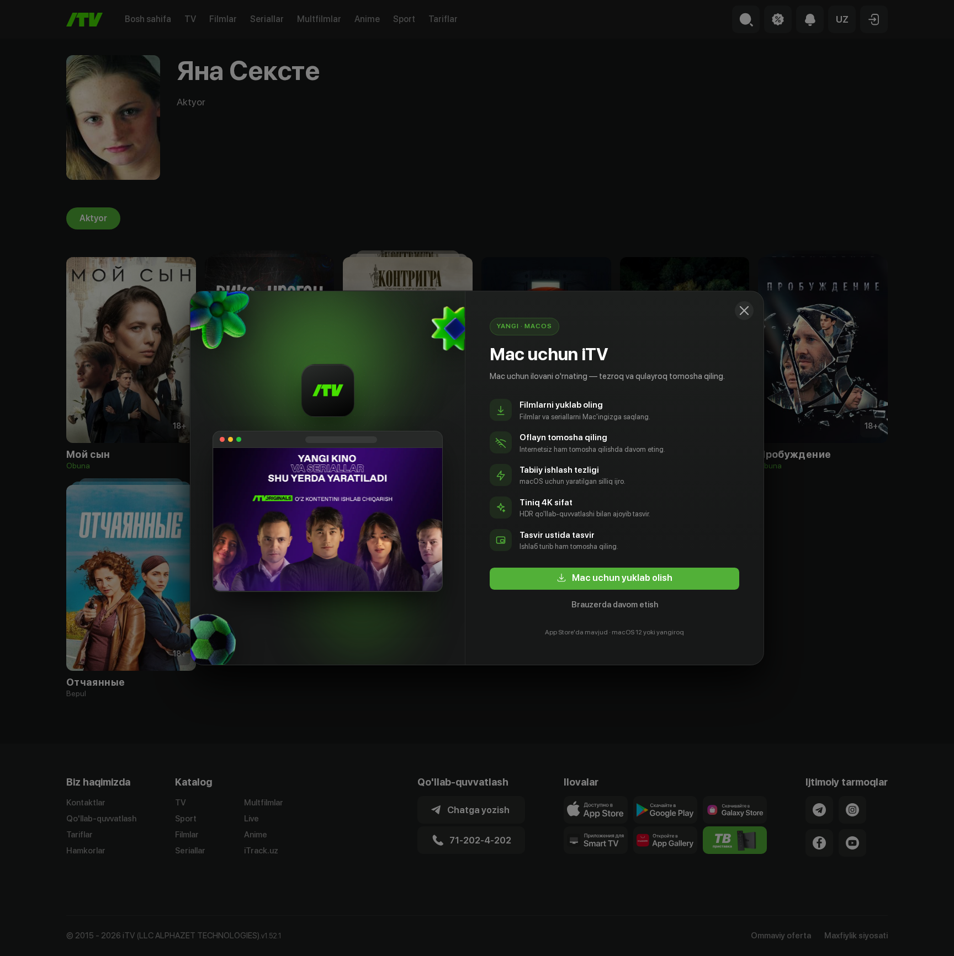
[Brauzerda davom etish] (744, 310)
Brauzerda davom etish (614, 605)
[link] (614, 579)
